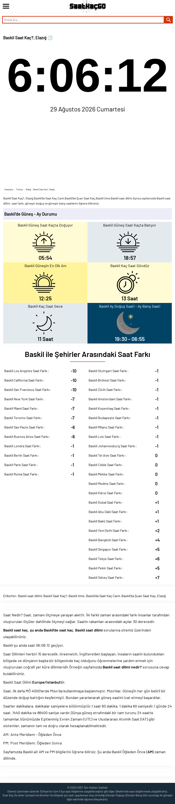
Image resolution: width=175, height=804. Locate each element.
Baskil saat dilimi (30, 596)
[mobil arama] (168, 19)
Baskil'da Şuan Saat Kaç (138, 596)
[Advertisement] (87, 151)
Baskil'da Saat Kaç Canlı (103, 596)
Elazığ (161, 596)
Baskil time (77, 596)
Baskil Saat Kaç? (55, 596)
